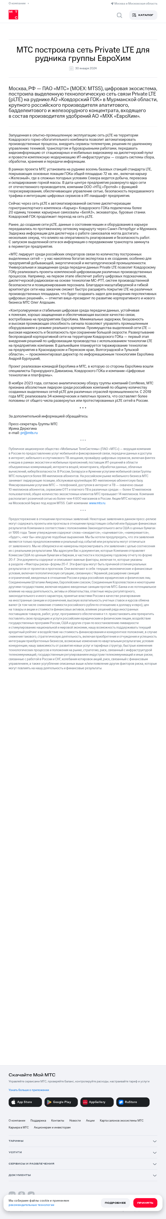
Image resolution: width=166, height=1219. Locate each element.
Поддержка (38, 1121)
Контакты (57, 1121)
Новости (75, 1121)
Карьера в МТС (19, 1127)
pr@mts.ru (29, 433)
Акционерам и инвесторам (52, 1127)
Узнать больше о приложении (29, 1090)
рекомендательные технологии (31, 1205)
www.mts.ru (97, 503)
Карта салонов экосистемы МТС (122, 1121)
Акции (90, 1121)
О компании (17, 1121)
